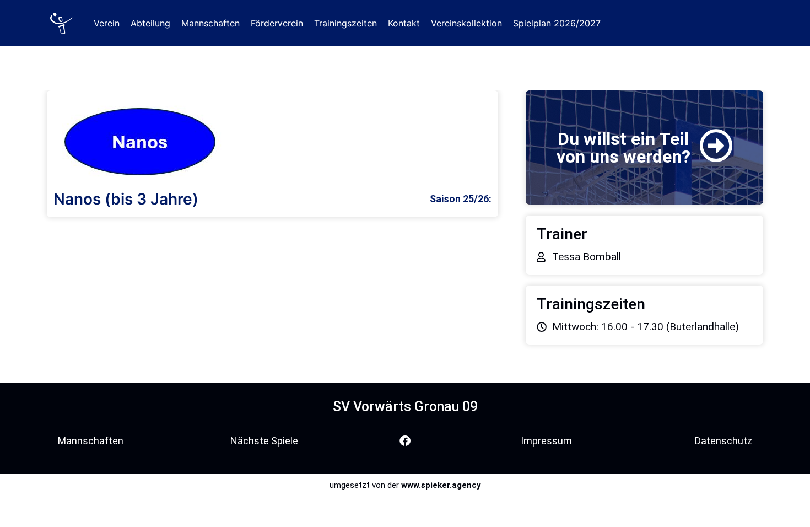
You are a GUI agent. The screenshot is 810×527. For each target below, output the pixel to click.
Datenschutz (723, 441)
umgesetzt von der (405, 485)
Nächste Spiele (264, 441)
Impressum (546, 441)
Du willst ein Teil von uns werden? (623, 147)
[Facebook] (405, 441)
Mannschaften (90, 441)
